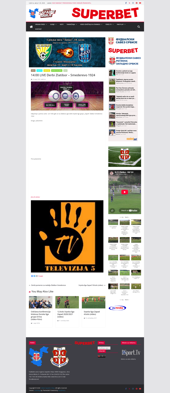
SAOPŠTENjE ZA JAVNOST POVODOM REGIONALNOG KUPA (71, 3)
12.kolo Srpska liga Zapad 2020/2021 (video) (65, 314)
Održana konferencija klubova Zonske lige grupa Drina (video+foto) (40, 315)
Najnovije (46, 70)
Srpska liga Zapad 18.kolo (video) (91, 285)
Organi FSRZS (40, 24)
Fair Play (120, 24)
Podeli (40, 276)
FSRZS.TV (109, 24)
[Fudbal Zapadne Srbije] (31, 26)
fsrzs (44, 79)
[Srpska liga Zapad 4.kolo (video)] (93, 297)
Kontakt (38, 29)
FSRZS (33, 70)
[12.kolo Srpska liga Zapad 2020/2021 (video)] (67, 297)
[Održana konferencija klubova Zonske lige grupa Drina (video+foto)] (40, 297)
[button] (46, 24)
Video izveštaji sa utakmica (90, 24)
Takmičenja (71, 24)
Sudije (52, 24)
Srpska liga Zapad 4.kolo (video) (92, 312)
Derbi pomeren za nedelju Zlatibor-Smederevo (48, 285)
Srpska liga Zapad (57, 70)
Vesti (61, 24)
